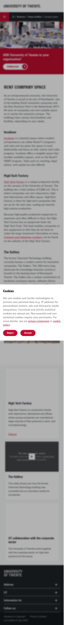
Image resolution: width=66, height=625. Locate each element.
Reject (10, 332)
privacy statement (38, 321)
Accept (28, 332)
